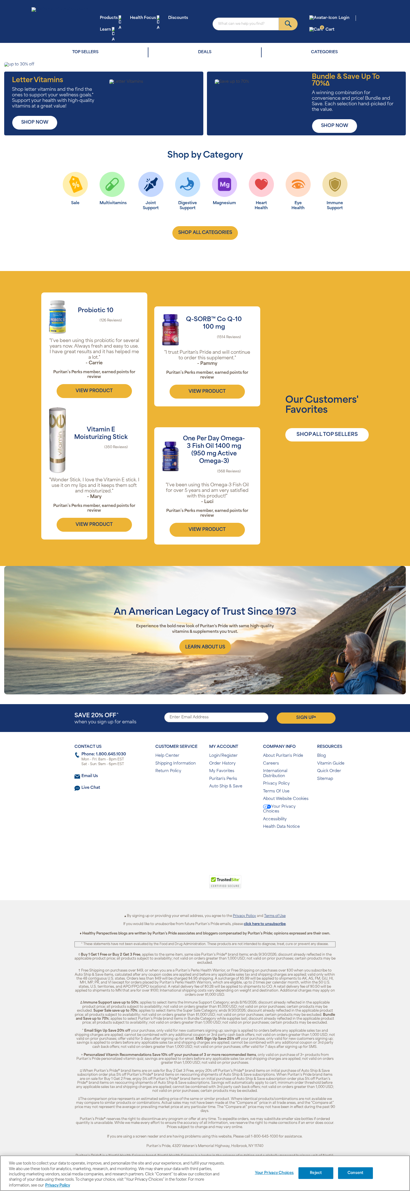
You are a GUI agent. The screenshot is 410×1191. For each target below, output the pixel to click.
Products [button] (109, 18)
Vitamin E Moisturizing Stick (101, 433)
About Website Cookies (285, 799)
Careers (271, 764)
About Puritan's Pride (283, 756)
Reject (316, 1173)
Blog (321, 756)
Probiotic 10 (96, 311)
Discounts (178, 18)
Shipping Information (175, 764)
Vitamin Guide (330, 764)
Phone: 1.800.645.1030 (103, 754)
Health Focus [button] (143, 18)
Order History (222, 764)
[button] (182, 885)
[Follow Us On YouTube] (217, 845)
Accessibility (275, 819)
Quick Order (329, 771)
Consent (355, 1173)
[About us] (205, 647)
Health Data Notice (281, 827)
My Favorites (221, 771)
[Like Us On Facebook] (191, 845)
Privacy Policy (276, 784)
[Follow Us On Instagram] (204, 845)
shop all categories (205, 233)
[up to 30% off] (205, 64)
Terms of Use (275, 916)
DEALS (204, 52)
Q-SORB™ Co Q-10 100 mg (214, 323)
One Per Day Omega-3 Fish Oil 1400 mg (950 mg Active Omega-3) (214, 450)
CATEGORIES (324, 52)
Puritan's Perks (223, 779)
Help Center (167, 756)
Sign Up (306, 717)
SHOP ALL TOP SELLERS (327, 434)
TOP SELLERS (85, 52)
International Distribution (275, 773)
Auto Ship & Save (225, 786)
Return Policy (168, 771)
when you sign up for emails (105, 718)
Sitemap (325, 779)
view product (94, 391)
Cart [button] (327, 29)
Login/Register (223, 756)
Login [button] (344, 18)
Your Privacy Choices (279, 809)
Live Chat (90, 788)
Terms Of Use (276, 791)
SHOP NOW (34, 122)
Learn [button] (105, 30)
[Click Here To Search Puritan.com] (288, 24)
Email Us (89, 776)
